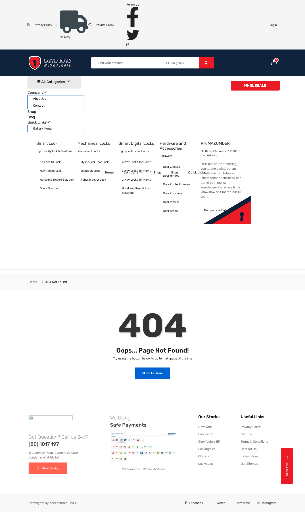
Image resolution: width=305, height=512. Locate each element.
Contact (38, 105)
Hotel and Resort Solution (57, 179)
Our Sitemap (249, 464)
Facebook (196, 503)
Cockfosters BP (209, 442)
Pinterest (243, 503)
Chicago (204, 456)
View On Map (50, 468)
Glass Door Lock (50, 188)
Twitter (220, 503)
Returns (246, 434)
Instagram (269, 503)
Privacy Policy (251, 427)
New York (205, 427)
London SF (205, 434)
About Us (39, 99)
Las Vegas (205, 464)
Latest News (250, 456)
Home (109, 172)
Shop (31, 111)
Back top (287, 469)
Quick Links (36, 122)
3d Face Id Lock (50, 162)
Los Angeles (206, 449)
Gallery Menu (42, 128)
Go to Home (154, 373)
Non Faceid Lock (51, 170)
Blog (31, 117)
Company (35, 92)
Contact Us (249, 449)
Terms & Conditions (254, 442)
